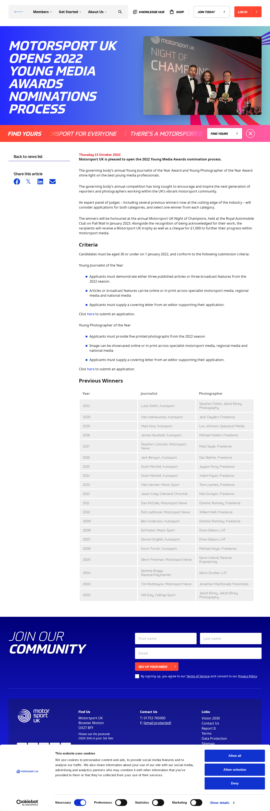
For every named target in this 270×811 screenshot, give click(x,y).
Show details (219, 802)
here (90, 314)
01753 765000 (154, 718)
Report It (209, 728)
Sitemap (208, 743)
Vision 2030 (211, 718)
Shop (180, 12)
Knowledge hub (151, 12)
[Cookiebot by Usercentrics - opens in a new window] (27, 803)
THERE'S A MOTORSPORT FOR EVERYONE (171, 133)
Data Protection (214, 738)
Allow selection (234, 769)
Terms (207, 733)
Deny (235, 783)
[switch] (121, 802)
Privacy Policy (247, 676)
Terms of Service (198, 676)
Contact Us (210, 723)
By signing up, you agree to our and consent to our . (199, 676)
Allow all (234, 755)
